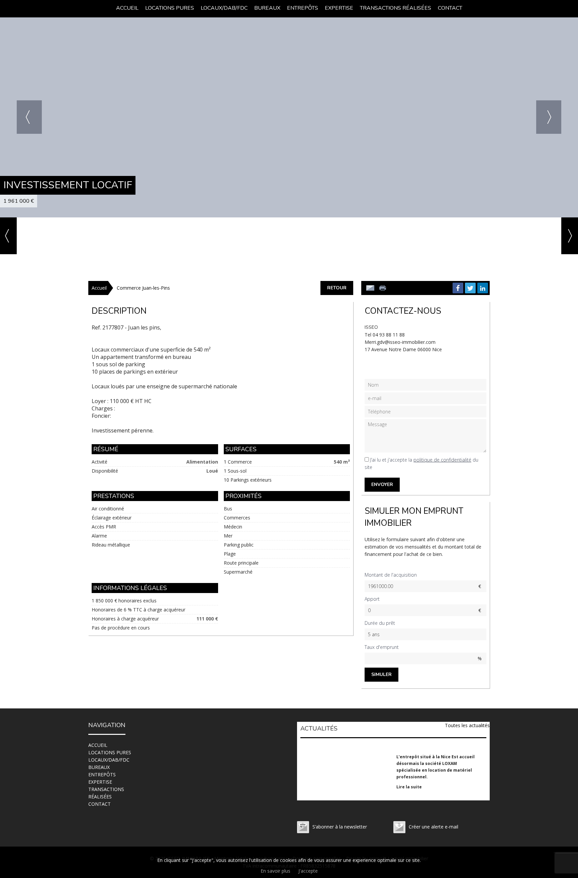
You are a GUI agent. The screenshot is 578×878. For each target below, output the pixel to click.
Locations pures (169, 8)
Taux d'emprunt (382, 647)
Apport (372, 599)
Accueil (127, 8)
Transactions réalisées (395, 8)
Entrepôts (302, 8)
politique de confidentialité (442, 460)
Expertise (339, 8)
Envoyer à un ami (370, 288)
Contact (450, 8)
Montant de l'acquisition (391, 575)
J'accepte (308, 871)
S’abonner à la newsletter (339, 826)
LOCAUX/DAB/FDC (224, 8)
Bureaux (267, 8)
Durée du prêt (380, 623)
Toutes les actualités (467, 725)
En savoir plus (275, 871)
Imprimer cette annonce (383, 288)
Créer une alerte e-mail (433, 826)
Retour (337, 288)
